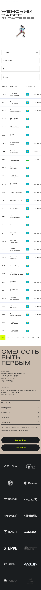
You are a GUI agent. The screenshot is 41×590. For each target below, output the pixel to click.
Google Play (20, 440)
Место (4, 86)
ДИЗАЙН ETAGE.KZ (28, 428)
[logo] (10, 3)
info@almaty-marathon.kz (13, 373)
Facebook (5, 412)
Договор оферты (10, 428)
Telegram (5, 422)
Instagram (6, 408)
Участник (14, 86)
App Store (20, 448)
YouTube (5, 417)
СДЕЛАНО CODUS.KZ (10, 430)
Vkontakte (6, 403)
